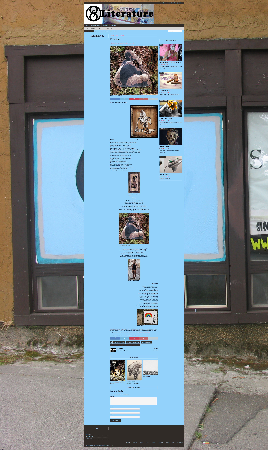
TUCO (142, 335)
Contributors (109, 28)
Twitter (141, 442)
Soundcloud (180, 442)
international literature (117, 345)
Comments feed (89, 436)
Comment (112, 396)
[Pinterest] (174, 3)
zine (138, 345)
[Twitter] (166, 3)
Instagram (135, 442)
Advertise (113, 25)
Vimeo (173, 442)
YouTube (167, 442)
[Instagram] (163, 3)
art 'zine (129, 342)
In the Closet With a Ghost (117, 382)
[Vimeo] (180, 3)
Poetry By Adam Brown (144, 332)
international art (146, 342)
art (123, 342)
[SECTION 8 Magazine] (119, 23)
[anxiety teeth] (170, 136)
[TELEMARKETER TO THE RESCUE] (170, 52)
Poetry (130, 43)
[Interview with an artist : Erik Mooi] (134, 370)
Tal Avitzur (164, 174)
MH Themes (110, 445)
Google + (154, 442)
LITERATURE (93, 28)
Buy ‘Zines (105, 25)
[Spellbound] (150, 367)
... (171, 68)
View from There (165, 118)
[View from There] (170, 108)
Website (112, 415)
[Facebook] (161, 3)
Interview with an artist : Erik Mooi (133, 382)
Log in (87, 432)
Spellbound (146, 376)
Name (111, 407)
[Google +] (172, 3)
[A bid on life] (170, 80)
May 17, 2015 (115, 43)
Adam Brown (117, 342)
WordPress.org (89, 438)
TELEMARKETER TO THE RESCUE (170, 62)
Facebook (128, 442)
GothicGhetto (122, 43)
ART (86, 28)
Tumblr (147, 442)
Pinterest (161, 442)
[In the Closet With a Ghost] (117, 370)
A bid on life (164, 90)
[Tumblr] (169, 3)
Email (111, 411)
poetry (128, 345)
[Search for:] (175, 31)
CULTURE (100, 28)
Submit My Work (95, 25)
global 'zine (136, 342)
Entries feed (88, 434)
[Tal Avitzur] (170, 164)
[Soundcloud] (183, 3)
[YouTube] (177, 3)
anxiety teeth (164, 146)
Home (86, 25)
